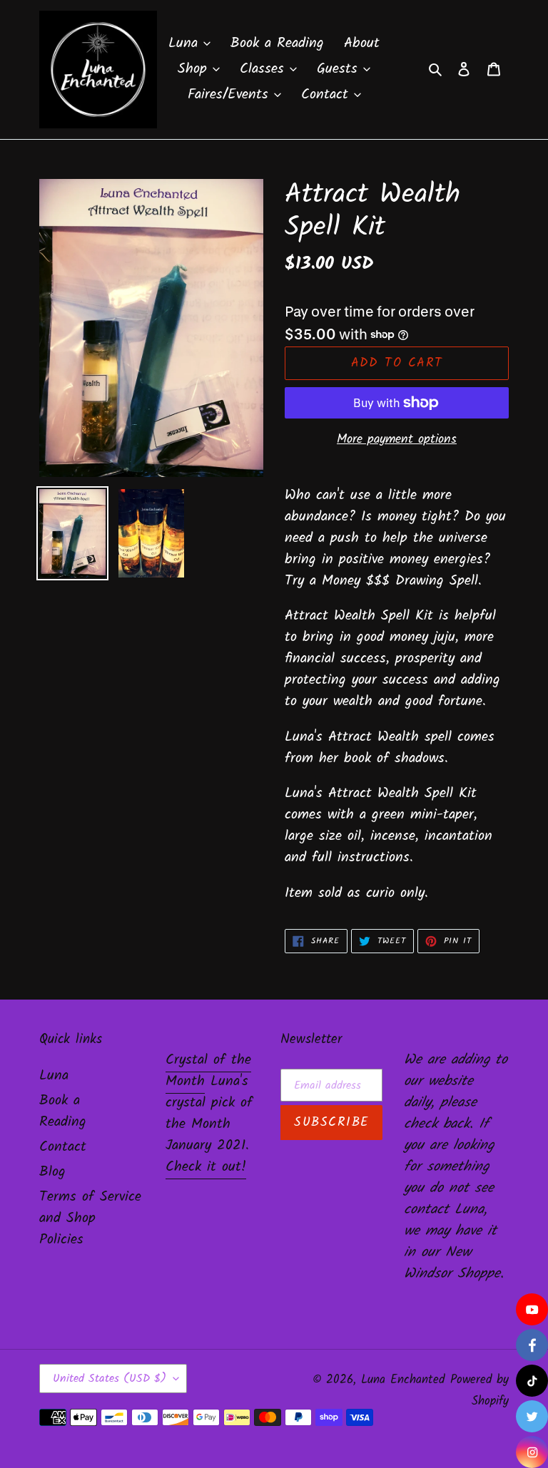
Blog (52, 1172)
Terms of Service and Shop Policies (90, 1218)
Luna (53, 1075)
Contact (62, 1147)
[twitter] (532, 1416)
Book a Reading (62, 1111)
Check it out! (206, 1167)
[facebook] (532, 1345)
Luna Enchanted (403, 1380)
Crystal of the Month (208, 1071)
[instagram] (532, 1452)
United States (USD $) (109, 1378)
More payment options (397, 439)
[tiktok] (532, 1381)
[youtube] (532, 1309)
